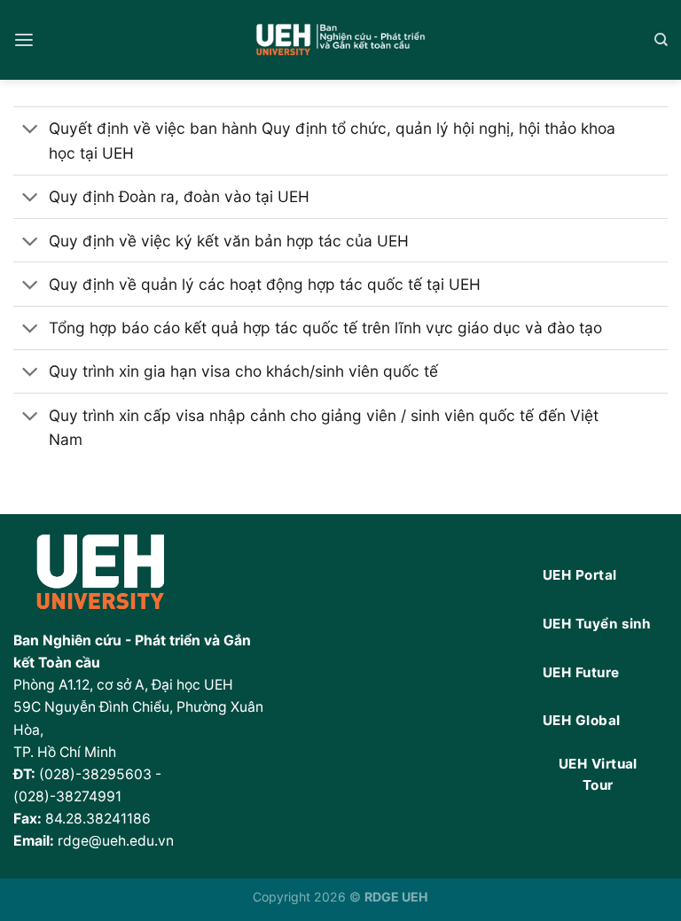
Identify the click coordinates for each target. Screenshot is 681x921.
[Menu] (24, 40)
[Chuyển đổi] (30, 130)
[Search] (661, 40)
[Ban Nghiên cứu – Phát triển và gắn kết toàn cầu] (341, 40)
